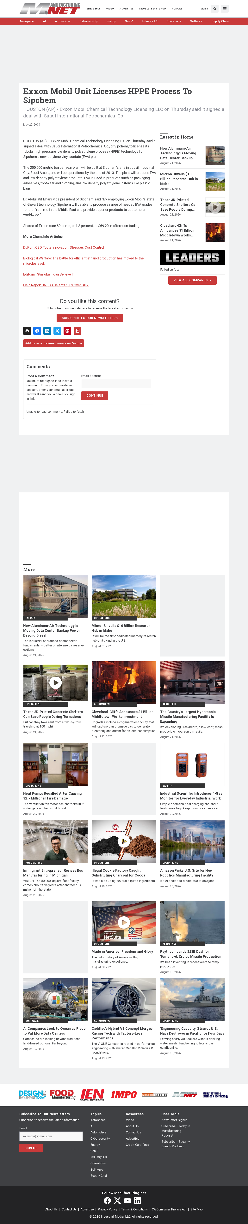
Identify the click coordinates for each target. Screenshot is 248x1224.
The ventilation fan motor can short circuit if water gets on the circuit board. (53, 806)
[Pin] (67, 331)
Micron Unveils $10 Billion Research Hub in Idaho (179, 179)
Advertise (87, 1209)
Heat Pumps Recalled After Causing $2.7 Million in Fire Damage (52, 795)
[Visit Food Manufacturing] (63, 1094)
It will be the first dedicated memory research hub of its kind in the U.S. (124, 638)
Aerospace (170, 704)
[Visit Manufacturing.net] (185, 1094)
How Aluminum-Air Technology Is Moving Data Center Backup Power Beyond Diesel (178, 153)
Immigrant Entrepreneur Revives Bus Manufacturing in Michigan (53, 872)
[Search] (215, 9)
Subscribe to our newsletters (90, 318)
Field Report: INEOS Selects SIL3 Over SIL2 (56, 285)
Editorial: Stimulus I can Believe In (49, 274)
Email (23, 1128)
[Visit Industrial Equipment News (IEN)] (92, 1094)
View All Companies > (192, 280)
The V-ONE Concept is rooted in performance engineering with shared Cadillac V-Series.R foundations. (123, 1048)
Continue (94, 395)
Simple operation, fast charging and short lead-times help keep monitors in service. (189, 806)
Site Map (196, 1209)
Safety (167, 785)
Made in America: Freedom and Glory (122, 951)
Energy (30, 618)
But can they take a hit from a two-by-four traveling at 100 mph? (52, 724)
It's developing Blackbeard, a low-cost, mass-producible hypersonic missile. (192, 729)
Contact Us (69, 1209)
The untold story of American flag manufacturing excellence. (115, 959)
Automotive (102, 704)
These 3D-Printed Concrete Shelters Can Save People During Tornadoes (178, 205)
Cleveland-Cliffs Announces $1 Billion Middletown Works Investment (177, 230)
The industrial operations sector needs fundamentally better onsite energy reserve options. (53, 645)
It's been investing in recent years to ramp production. (189, 964)
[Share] (37, 331)
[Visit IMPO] (124, 1094)
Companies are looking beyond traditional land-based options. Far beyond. (52, 1041)
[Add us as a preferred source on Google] (77, 331)
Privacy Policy (107, 1209)
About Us (51, 1209)
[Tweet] (57, 331)
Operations (101, 618)
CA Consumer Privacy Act (169, 1209)
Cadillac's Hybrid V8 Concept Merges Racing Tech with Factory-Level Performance (122, 1033)
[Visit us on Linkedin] (137, 1200)
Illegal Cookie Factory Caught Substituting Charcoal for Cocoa (118, 872)
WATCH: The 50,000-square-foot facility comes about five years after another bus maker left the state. (52, 885)
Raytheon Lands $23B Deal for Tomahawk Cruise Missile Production (190, 953)
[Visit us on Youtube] (127, 1200)
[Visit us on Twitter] (117, 1200)
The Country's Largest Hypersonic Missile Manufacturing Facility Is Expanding (188, 716)
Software (32, 1020)
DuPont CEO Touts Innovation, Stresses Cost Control (63, 247)
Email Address (92, 375)
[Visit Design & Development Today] (32, 1094)
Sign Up (31, 1148)
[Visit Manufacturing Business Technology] (215, 1094)
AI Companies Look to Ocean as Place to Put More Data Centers (54, 1030)
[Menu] (225, 9)
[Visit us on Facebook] (107, 1200)
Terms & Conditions (134, 1209)
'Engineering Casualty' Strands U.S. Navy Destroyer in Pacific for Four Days (192, 1030)
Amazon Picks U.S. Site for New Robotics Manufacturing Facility (186, 872)
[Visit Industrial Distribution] (154, 1094)
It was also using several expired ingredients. (124, 881)
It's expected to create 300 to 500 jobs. (187, 881)
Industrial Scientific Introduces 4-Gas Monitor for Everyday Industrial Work (191, 795)
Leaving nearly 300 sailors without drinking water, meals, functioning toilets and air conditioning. (190, 1043)
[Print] (27, 331)
